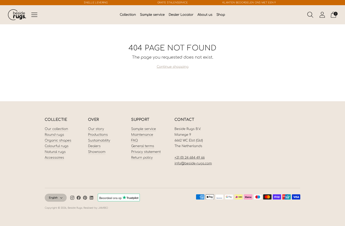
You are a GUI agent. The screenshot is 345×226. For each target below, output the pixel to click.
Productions (98, 135)
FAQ (134, 140)
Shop (220, 15)
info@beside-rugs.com (193, 163)
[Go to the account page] (322, 14)
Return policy (142, 157)
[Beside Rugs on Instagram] (72, 198)
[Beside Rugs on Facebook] (78, 198)
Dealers (94, 146)
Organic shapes (58, 140)
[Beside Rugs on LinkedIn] (91, 198)
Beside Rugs (75, 207)
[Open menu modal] (34, 14)
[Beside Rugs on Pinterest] (85, 198)
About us (204, 15)
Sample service (152, 15)
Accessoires (54, 157)
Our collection (56, 129)
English (53, 197)
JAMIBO (103, 207)
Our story (96, 129)
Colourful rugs (56, 146)
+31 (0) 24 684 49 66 (189, 157)
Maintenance (142, 135)
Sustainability (99, 140)
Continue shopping (172, 67)
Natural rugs (55, 152)
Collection (128, 15)
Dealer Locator (181, 15)
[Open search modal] (310, 14)
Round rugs (54, 135)
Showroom (96, 152)
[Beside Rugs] (17, 14)
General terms (142, 146)
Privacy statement (146, 152)
